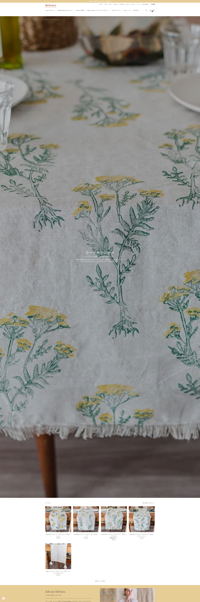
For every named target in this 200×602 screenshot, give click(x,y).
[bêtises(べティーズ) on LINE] (154, 4)
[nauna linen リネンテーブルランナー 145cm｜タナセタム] (114, 519)
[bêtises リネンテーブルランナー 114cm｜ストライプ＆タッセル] (58, 556)
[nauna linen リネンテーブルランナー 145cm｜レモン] (58, 519)
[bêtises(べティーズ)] (50, 6)
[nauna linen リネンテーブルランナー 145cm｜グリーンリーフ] (142, 519)
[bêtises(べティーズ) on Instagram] (152, 4)
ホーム (47, 19)
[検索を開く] (146, 10)
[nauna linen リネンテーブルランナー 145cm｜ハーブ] (86, 519)
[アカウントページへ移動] (149, 10)
